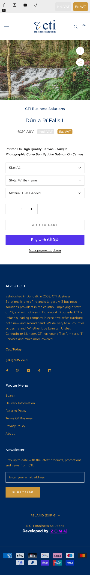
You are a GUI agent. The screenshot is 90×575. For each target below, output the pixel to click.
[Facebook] (4, 4)
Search (10, 395)
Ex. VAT (80, 7)
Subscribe (23, 492)
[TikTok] (35, 4)
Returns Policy (16, 411)
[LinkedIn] (4, 10)
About (10, 433)
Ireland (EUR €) (43, 515)
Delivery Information (20, 403)
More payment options (45, 250)
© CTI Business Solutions (45, 526)
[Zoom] (80, 51)
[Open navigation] (6, 26)
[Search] (76, 27)
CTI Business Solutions (45, 109)
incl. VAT (63, 7)
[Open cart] (84, 26)
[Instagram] (14, 4)
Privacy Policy (15, 426)
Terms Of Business (19, 418)
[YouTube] (25, 4)
